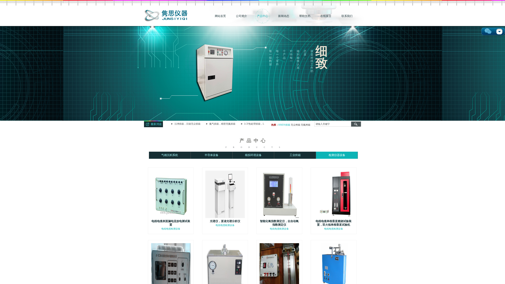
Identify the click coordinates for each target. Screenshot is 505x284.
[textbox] (332, 124)
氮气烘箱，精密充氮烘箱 (218, 123)
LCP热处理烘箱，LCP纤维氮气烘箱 (258, 123)
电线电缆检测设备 (170, 228)
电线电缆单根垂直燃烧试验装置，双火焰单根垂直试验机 (334, 223)
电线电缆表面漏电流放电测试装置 (171, 223)
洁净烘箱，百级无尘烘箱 (183, 123)
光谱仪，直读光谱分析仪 (225, 221)
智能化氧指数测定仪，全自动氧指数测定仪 (279, 223)
